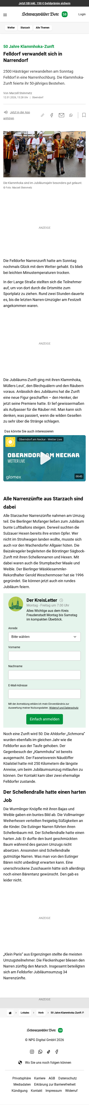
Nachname (15, 666)
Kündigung (20, 1091)
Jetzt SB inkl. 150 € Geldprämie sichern (44, 3)
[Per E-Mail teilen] (62, 115)
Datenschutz (67, 1078)
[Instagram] (32, 1051)
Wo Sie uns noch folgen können (48, 1063)
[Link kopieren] (42, 115)
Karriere (39, 1078)
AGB (52, 1078)
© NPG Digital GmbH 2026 (44, 1040)
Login (82, 14)
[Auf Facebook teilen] (52, 115)
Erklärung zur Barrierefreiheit (55, 1084)
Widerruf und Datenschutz (63, 707)
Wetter (11, 27)
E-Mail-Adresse (17, 685)
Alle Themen (42, 27)
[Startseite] (10, 1013)
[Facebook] (57, 1051)
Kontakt (36, 1091)
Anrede (12, 628)
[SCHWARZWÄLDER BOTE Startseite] (45, 14)
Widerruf (71, 1091)
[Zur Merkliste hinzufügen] (83, 115)
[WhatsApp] (40, 1051)
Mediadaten (22, 1084)
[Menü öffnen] (5, 15)
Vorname (14, 647)
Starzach (25, 27)
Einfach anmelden (44, 719)
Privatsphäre (21, 1078)
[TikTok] (48, 1051)
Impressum (54, 1091)
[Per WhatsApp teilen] (71, 115)
